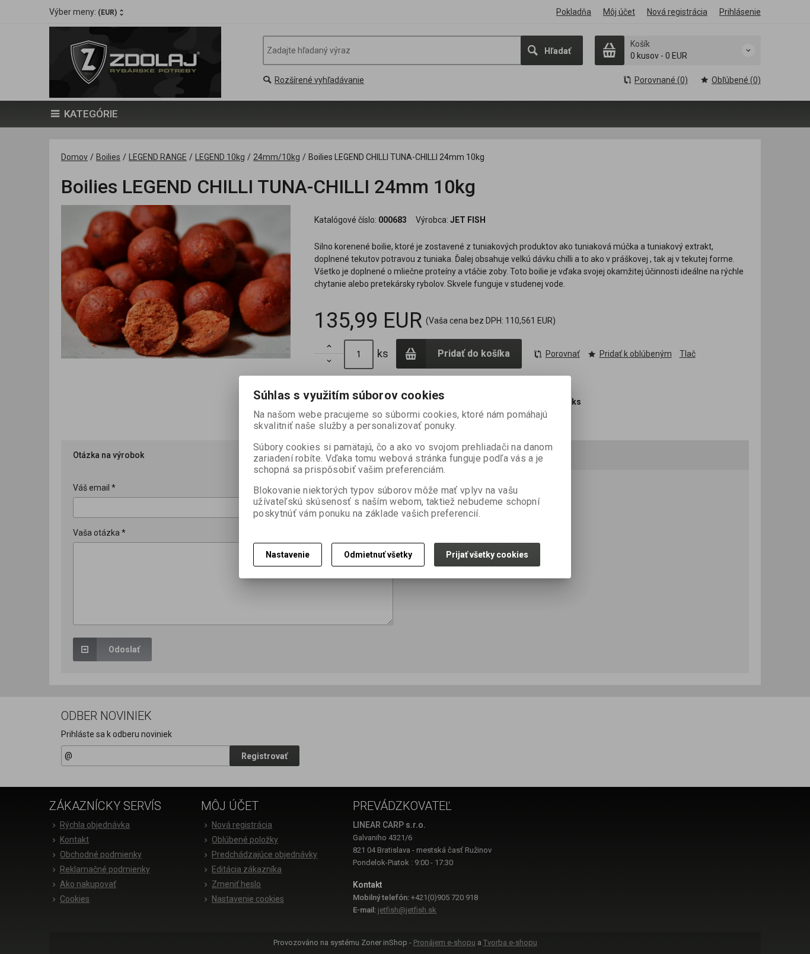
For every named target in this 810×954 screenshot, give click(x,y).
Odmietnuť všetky (378, 554)
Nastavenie (288, 554)
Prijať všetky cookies (487, 554)
